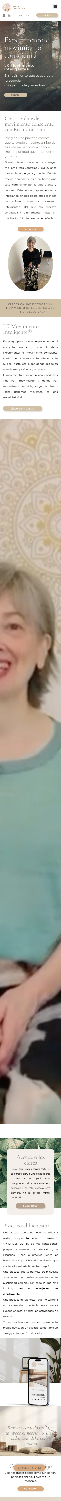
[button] (55, 6)
